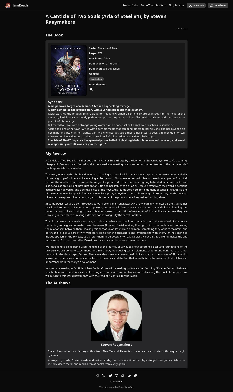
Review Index (130, 5)
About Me (198, 5)
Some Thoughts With (153, 5)
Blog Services (176, 5)
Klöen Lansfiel (125, 387)
